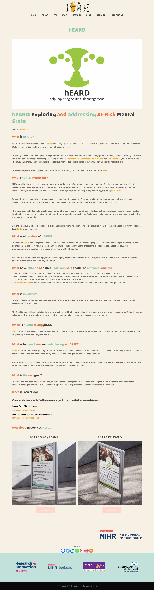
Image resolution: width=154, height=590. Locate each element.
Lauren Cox (24, 129)
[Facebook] (63, 551)
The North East (114, 159)
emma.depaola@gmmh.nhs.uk (25, 418)
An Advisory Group (22, 283)
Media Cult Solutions (89, 586)
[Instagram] (86, 551)
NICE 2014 (115, 190)
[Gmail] (82, 551)
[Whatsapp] (77, 551)
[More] (91, 551)
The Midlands (97, 159)
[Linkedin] (72, 551)
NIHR (50, 144)
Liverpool (85, 159)
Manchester (74, 159)
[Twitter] (68, 551)
